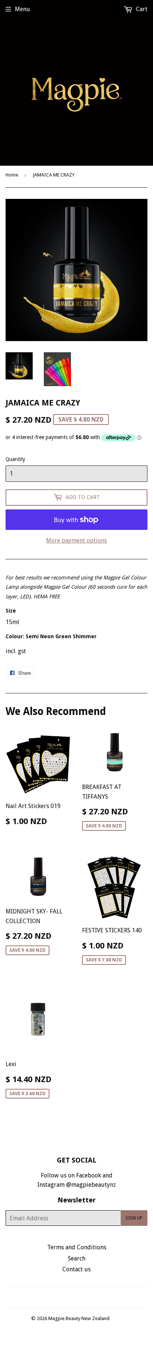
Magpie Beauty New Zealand (79, 1318)
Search (76, 1258)
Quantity (15, 459)
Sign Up (134, 1218)
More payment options (76, 540)
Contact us (76, 1269)
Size (11, 611)
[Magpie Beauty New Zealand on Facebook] (68, 1296)
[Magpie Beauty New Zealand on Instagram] (81, 1296)
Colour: (51, 636)
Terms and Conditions (76, 1247)
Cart (140, 9)
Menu (22, 9)
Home (12, 175)
